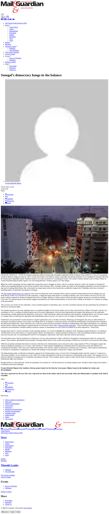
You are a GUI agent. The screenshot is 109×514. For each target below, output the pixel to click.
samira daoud (9, 415)
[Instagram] (3, 19)
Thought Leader (10, 465)
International (9, 446)
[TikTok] (8, 19)
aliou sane (8, 402)
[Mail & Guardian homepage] (54, 7)
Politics (3, 459)
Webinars (8, 488)
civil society (9, 405)
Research (8, 502)
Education (8, 447)
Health (7, 449)
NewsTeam (28, 508)
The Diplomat (9, 472)
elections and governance (13, 409)
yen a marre (9, 419)
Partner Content (6, 492)
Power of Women (11, 486)
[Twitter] (10, 19)
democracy (8, 407)
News (4, 437)
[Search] (8, 17)
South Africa (9, 442)
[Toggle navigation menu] (2, 14)
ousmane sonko (10, 413)
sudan (7, 417)
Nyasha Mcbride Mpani (13, 183)
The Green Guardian (8, 475)
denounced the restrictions (67, 325)
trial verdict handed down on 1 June (16, 293)
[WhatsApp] (12, 19)
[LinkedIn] (5, 19)
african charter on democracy (15, 400)
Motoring (8, 451)
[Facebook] (2, 19)
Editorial (8, 470)
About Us (8, 504)
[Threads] (7, 19)
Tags (2, 431)
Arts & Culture (6, 477)
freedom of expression (12, 411)
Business (4, 461)
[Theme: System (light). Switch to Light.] (4, 17)
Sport (7, 455)
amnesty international (12, 404)
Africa (7, 444)
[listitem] (5, 429)
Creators (7, 431)
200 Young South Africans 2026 (11, 433)
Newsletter (8, 500)
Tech (6, 453)
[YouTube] (13, 19)
